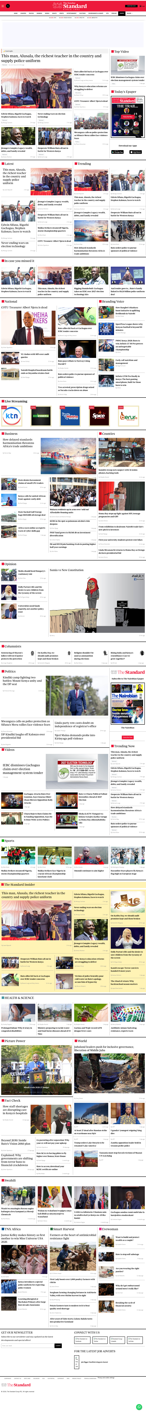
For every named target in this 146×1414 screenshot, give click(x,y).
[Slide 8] (45, 1092)
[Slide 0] (16, 1092)
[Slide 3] (27, 1092)
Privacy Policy (76, 1378)
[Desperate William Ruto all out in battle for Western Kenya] (55, 136)
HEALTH (54, 13)
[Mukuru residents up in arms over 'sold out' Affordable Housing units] (73, 492)
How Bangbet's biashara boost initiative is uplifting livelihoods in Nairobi (128, 310)
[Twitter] (101, 1340)
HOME (15, 13)
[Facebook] (83, 1340)
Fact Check (12, 1100)
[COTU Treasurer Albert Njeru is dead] (28, 328)
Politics (10, 671)
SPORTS (61, 13)
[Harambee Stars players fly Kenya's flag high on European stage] (128, 856)
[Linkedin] (118, 1340)
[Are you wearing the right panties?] (106, 1272)
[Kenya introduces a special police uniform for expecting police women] (9, 1287)
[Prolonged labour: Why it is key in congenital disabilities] (18, 1013)
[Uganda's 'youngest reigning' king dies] (128, 1114)
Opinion (10, 564)
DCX (43, 1378)
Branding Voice (113, 301)
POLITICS (31, 13)
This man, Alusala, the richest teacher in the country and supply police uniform (53, 291)
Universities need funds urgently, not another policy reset (31, 609)
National (11, 301)
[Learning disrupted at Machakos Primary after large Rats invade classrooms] (9, 1304)
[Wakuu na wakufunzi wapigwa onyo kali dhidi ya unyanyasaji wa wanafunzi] (55, 1198)
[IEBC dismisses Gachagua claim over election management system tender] (128, 65)
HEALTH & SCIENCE (19, 998)
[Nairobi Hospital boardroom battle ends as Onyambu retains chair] (10, 374)
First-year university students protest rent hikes (120, 540)
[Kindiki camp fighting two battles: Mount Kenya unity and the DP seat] (77, 696)
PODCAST (114, 13)
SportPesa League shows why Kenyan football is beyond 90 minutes (129, 327)
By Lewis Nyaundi (13, 65)
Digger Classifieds (90, 1362)
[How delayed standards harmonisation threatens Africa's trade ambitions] (91, 231)
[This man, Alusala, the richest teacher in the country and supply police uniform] (36, 90)
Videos (10, 749)
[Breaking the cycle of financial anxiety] (106, 1306)
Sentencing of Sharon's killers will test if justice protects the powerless (12, 656)
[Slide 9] (48, 1092)
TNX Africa (13, 1229)
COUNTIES (23, 13)
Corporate (7, 1378)
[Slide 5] (34, 1092)
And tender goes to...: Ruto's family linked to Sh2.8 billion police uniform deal (128, 291)
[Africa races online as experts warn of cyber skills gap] (9, 531)
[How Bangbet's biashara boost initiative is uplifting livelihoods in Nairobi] (106, 312)
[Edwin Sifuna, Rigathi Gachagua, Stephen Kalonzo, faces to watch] (128, 181)
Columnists (13, 646)
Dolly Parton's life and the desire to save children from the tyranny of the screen (31, 590)
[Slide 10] (52, 1092)
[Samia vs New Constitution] (97, 603)
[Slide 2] (23, 1092)
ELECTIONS (82, 13)
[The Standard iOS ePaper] (135, 152)
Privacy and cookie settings (106, 1378)
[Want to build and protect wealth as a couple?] (106, 1241)
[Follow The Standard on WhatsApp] (139, 1407)
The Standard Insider (19, 884)
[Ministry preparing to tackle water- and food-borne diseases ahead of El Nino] (55, 1013)
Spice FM (80, 18)
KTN (107, 13)
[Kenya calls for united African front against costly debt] (9, 500)
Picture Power (15, 1041)
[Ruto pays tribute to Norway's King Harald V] (77, 350)
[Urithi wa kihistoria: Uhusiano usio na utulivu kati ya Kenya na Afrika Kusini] (91, 1198)
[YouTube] (136, 1340)
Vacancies (36, 1378)
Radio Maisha (66, 18)
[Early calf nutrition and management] (106, 365)
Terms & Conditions (90, 1378)
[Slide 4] (31, 1092)
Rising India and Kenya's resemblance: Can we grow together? (122, 656)
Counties (108, 433)
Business (11, 433)
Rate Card (27, 1378)
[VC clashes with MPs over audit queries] (10, 358)
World (82, 1041)
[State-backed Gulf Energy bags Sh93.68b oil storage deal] (9, 516)
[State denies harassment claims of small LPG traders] (9, 484)
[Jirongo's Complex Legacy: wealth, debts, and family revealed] (18, 136)
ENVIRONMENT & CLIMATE (95, 13)
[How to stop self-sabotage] (106, 1257)
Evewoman (110, 1229)
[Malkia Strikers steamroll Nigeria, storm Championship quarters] (18, 856)
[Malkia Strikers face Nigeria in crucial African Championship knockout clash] (55, 856)
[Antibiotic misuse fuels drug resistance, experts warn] (128, 1013)
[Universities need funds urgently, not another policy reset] (9, 611)
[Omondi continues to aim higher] (91, 856)
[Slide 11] (56, 1092)
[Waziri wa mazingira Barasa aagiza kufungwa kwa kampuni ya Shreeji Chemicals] (18, 1196)
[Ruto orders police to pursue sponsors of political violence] (128, 231)
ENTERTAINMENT (71, 13)
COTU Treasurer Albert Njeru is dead (91, 101)
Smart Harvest (63, 1229)
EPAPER (122, 13)
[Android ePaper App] (117, 152)
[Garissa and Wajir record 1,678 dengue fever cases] (91, 1013)
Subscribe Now (127, 117)
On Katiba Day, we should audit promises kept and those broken (48, 656)
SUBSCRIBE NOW (131, 6)
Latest (9, 163)
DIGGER (129, 13)
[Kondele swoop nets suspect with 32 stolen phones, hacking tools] (122, 453)
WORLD (47, 13)
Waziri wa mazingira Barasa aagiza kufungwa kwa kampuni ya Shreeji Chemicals (17, 1211)
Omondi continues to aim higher (89, 871)
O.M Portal (51, 1378)
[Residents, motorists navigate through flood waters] (36, 1070)
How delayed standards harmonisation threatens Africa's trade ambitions (126, 810)
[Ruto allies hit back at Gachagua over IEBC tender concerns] (77, 317)
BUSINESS (39, 13)
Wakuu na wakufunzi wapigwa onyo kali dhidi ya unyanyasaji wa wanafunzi (54, 1214)
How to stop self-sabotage (127, 1254)
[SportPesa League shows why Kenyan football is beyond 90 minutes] (106, 329)
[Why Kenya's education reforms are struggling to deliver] (64, 963)
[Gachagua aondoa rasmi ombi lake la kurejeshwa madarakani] (128, 1198)
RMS (68, 1378)
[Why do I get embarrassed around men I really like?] (106, 1289)
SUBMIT (58, 1346)
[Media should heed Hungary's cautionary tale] (9, 575)
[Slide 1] (20, 1092)
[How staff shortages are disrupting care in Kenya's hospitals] (51, 1120)
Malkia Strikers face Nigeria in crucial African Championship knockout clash (52, 874)
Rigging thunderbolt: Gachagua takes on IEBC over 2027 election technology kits (89, 291)
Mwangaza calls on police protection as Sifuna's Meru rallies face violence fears (91, 135)
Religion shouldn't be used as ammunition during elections (84, 656)
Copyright (61, 1378)
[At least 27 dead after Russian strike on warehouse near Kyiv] (91, 1114)
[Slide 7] (41, 1092)
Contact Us (17, 1378)
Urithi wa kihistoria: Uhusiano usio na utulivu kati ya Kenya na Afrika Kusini (90, 1215)
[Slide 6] (38, 1092)
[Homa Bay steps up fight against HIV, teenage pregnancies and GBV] (122, 497)
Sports (9, 840)
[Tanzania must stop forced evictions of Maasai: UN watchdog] (86, 1159)
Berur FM (93, 18)
